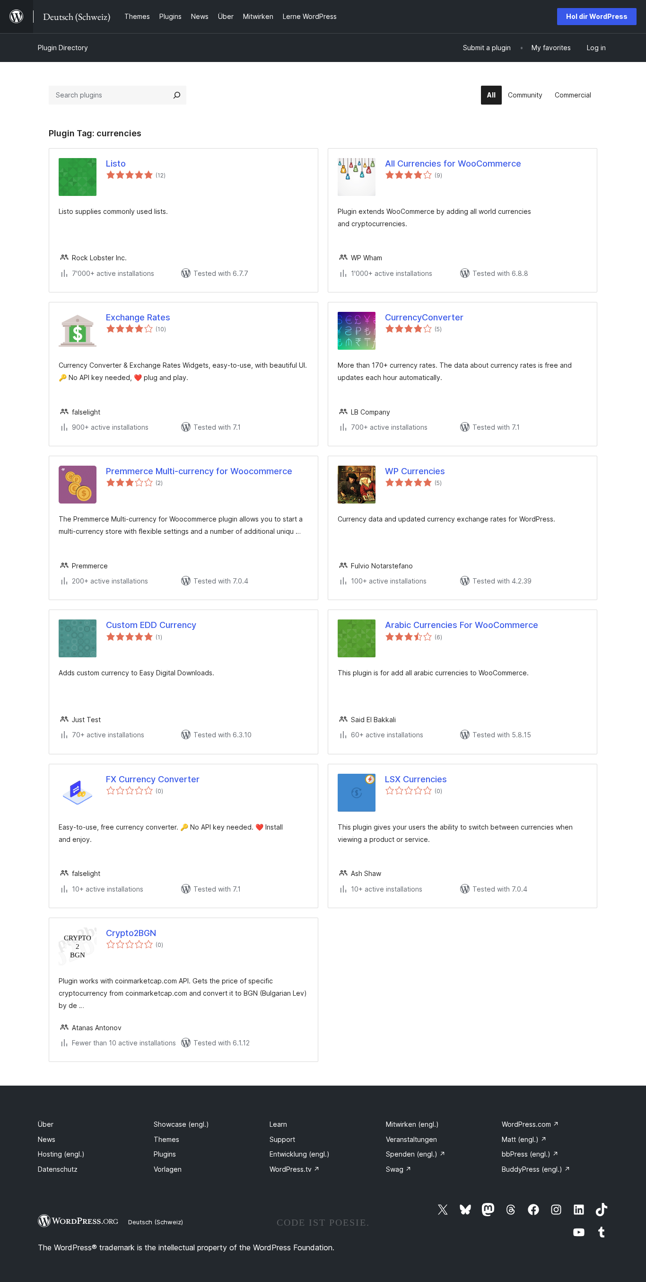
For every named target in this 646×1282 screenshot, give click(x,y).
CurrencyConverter (424, 317)
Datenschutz (58, 1169)
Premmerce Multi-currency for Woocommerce (199, 471)
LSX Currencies (416, 779)
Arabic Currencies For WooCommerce (461, 625)
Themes (166, 1139)
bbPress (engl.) (530, 1154)
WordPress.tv (295, 1169)
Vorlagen (168, 1169)
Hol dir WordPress (597, 16)
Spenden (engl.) (415, 1154)
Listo (116, 163)
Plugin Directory (63, 48)
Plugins (165, 1154)
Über (45, 1124)
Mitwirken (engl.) (412, 1124)
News (46, 1139)
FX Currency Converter (153, 779)
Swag (398, 1169)
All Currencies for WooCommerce (453, 163)
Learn (278, 1124)
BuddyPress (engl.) (536, 1169)
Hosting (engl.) (61, 1154)
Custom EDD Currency (151, 625)
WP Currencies (415, 471)
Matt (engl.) (524, 1139)
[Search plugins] (176, 95)
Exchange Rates (138, 317)
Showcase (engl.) (181, 1124)
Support (282, 1139)
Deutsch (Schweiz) (155, 1222)
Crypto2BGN (131, 933)
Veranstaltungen (411, 1139)
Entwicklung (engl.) (300, 1154)
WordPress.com (530, 1124)
